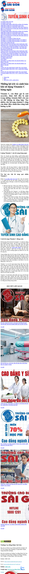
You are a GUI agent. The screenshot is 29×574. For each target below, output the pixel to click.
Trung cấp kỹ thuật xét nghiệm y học (12, 46)
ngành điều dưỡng (16, 247)
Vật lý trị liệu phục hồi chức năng (18, 28)
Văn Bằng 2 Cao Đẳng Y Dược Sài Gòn (10, 38)
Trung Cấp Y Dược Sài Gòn (7, 42)
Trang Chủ (6, 77)
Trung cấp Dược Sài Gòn (7, 44)
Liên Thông (3, 59)
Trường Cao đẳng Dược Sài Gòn (20, 144)
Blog (2, 66)
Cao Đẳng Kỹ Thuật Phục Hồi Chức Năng (15, 27)
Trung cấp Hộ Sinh (7, 49)
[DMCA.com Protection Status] (6, 542)
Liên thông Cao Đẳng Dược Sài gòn (9, 60)
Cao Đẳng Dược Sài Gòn (7, 21)
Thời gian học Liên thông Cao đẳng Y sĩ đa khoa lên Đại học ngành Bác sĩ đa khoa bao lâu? (14, 404)
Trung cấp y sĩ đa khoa (8, 45)
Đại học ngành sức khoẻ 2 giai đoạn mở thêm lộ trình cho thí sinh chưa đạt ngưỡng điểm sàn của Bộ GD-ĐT (14, 323)
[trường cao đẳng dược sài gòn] (10, 6)
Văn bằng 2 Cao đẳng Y (21, 39)
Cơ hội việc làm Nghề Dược (7, 67)
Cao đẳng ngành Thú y (6, 58)
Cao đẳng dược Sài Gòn (11, 179)
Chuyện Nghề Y (6, 69)
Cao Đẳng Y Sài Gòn (6, 23)
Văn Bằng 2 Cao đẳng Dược (8, 39)
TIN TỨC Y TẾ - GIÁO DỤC (17, 69)
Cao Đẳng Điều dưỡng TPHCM (8, 24)
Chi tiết (2, 327)
